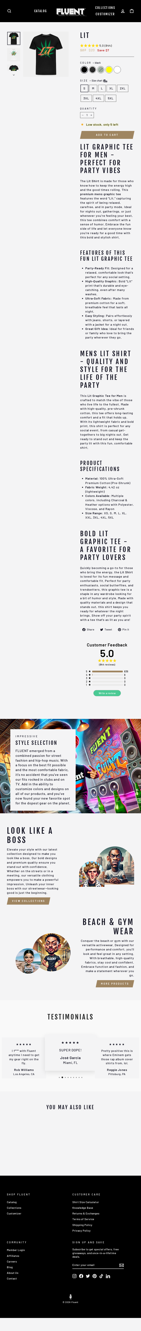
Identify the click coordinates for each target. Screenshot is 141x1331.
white (117, 69)
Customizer (105, 14)
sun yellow (109, 69)
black (84, 69)
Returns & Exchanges (85, 1213)
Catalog (40, 11)
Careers (12, 1261)
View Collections (28, 900)
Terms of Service (83, 1219)
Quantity (88, 108)
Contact (12, 1278)
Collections (105, 8)
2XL (123, 88)
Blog (10, 1267)
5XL (110, 98)
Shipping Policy (82, 1224)
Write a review (107, 693)
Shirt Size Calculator (85, 1202)
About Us (12, 1272)
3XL (86, 98)
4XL (98, 98)
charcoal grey (92, 69)
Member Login (16, 1250)
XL (111, 88)
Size (91, 80)
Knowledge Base (82, 1207)
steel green (100, 69)
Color (90, 62)
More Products (115, 983)
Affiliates (13, 1255)
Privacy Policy (81, 1230)
